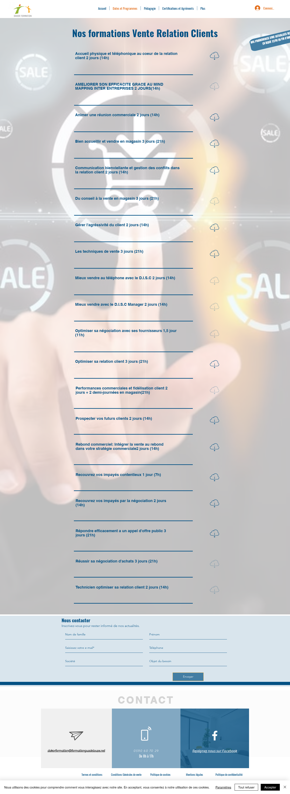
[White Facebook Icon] (214, 735)
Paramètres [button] (223, 787)
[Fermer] (284, 787)
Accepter (270, 787)
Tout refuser (246, 787)
